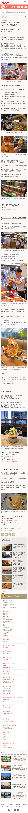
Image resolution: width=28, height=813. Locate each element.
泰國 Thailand (7, 686)
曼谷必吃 (6, 528)
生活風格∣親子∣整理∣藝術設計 (9, 607)
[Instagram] (18, 7)
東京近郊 (5, 615)
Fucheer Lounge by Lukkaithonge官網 (16, 379)
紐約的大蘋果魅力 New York (9, 679)
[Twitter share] (6, 534)
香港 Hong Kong (8, 705)
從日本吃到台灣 (6, 727)
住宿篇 (4, 745)
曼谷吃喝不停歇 (6, 690)
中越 (4, 701)
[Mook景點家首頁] (5, 2)
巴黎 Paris (5, 653)
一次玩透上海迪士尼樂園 (8, 721)
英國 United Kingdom (9, 645)
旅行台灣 (6, 732)
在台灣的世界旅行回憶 (10, 725)
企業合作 (25, 804)
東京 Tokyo (5, 613)
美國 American (8, 677)
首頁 (2, 11)
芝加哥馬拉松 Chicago (8, 681)
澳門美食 (5, 715)
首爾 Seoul (5, 641)
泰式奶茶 (11, 528)
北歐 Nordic (7, 671)
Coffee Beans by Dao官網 (13, 520)
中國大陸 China (8, 719)
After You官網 (9, 456)
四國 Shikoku (6, 627)
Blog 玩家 (9, 7)
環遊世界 (5, 605)
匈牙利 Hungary (6, 667)
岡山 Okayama (6, 626)
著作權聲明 (10, 804)
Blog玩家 (7, 11)
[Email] (25, 7)
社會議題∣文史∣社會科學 (8, 604)
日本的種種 (5, 635)
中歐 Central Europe (9, 663)
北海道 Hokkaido (7, 630)
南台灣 (4, 739)
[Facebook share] (2, 534)
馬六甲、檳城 (6, 699)
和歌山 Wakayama (7, 619)
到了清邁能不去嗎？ (7, 692)
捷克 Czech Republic (8, 665)
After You (17, 528)
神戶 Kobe (5, 624)
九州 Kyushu (6, 632)
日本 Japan (7, 611)
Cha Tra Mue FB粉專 (11, 209)
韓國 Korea (7, 639)
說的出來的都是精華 (7, 747)
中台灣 (4, 738)
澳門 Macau (7, 711)
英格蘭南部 (5, 647)
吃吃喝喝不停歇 (6, 707)
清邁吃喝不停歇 (6, 693)
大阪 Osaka (5, 616)
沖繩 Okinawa (6, 633)
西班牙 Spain (7, 657)
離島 (4, 734)
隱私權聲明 (17, 804)
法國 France (7, 651)
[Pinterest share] (10, 534)
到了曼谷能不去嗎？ (7, 688)
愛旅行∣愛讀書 (8, 600)
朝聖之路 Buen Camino (8, 659)
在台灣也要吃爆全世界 (8, 728)
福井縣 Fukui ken (7, 621)
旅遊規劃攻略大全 (9, 743)
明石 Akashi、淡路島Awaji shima (10, 622)
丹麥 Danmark (6, 673)
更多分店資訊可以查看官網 (9, 461)
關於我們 (3, 804)
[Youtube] (22, 7)
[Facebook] (15, 7)
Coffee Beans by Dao (7, 530)
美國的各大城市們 (7, 682)
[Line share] (13, 534)
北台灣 (4, 736)
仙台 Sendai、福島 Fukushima (10, 629)
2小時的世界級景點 (7, 713)
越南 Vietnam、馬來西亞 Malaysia (13, 697)
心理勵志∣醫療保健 (7, 602)
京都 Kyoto (5, 618)
